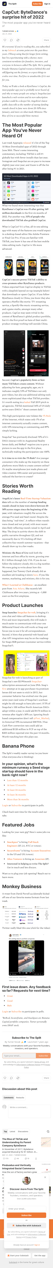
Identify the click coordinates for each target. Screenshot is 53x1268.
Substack (12, 50)
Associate (40, 859)
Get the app (39, 1255)
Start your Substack (19, 1255)
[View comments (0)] (11, 40)
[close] (45, 1177)
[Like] (5, 40)
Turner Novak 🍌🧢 (10, 31)
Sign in (47, 4)
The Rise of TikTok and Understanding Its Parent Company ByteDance (16, 1142)
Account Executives (40, 850)
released (27, 143)
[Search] (48, 1131)
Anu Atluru (18, 588)
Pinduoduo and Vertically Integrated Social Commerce (18, 1167)
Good (10, 1001)
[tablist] (14, 1097)
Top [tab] (5, 1131)
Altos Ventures (14, 859)
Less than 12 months (17, 780)
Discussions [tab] (23, 1131)
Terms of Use (39, 1062)
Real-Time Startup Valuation (36, 498)
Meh (9, 1005)
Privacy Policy (31, 1237)
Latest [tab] (12, 1131)
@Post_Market (41, 718)
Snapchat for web (26, 612)
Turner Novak (20, 1155)
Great (10, 996)
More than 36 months (18, 799)
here (35, 575)
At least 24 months (16, 790)
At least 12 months (16, 785)
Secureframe (13, 850)
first (4, 689)
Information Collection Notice (28, 1064)
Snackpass (12, 842)
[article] (26, 1148)
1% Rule (47, 416)
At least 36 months (16, 795)
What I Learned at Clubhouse (17, 585)
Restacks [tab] (20, 1097)
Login (5, 805)
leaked (27, 402)
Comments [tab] (8, 1097)
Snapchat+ (37, 681)
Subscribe (37, 4)
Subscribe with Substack (28, 1225)
